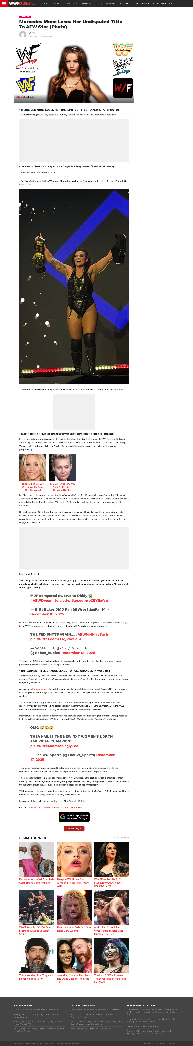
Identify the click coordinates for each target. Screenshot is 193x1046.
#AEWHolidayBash (91, 634)
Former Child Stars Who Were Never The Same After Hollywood (33, 487)
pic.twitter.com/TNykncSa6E (56, 639)
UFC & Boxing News (105, 3)
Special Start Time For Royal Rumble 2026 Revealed (55, 807)
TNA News (86, 3)
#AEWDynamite (44, 600)
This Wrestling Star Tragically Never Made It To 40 (36, 977)
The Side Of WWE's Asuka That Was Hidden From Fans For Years (110, 978)
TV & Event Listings (161, 3)
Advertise (161, 1044)
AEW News (72, 3)
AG (33, 33)
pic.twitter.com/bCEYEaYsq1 (84, 600)
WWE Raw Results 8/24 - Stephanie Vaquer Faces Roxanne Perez (108, 882)
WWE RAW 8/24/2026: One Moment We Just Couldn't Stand (35, 931)
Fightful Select (39, 688)
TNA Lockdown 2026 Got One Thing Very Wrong (74, 929)
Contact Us (174, 1044)
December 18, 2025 (47, 614)
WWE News (57, 3)
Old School (125, 3)
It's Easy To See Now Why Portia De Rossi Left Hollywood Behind (62, 487)
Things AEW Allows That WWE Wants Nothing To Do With (73, 882)
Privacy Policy (147, 1044)
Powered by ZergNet (121, 838)
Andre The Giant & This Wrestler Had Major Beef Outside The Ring (108, 931)
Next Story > (74, 828)
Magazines (141, 3)
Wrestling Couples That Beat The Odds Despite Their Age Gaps (73, 978)
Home (44, 3)
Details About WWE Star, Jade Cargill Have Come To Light (36, 881)
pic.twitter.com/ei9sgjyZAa (54, 746)
